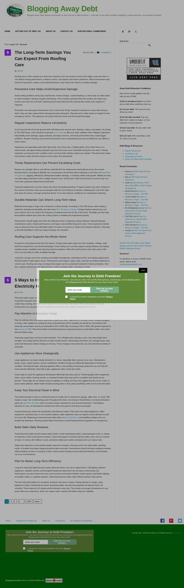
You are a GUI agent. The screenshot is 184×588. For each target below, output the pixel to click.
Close (143, 270)
